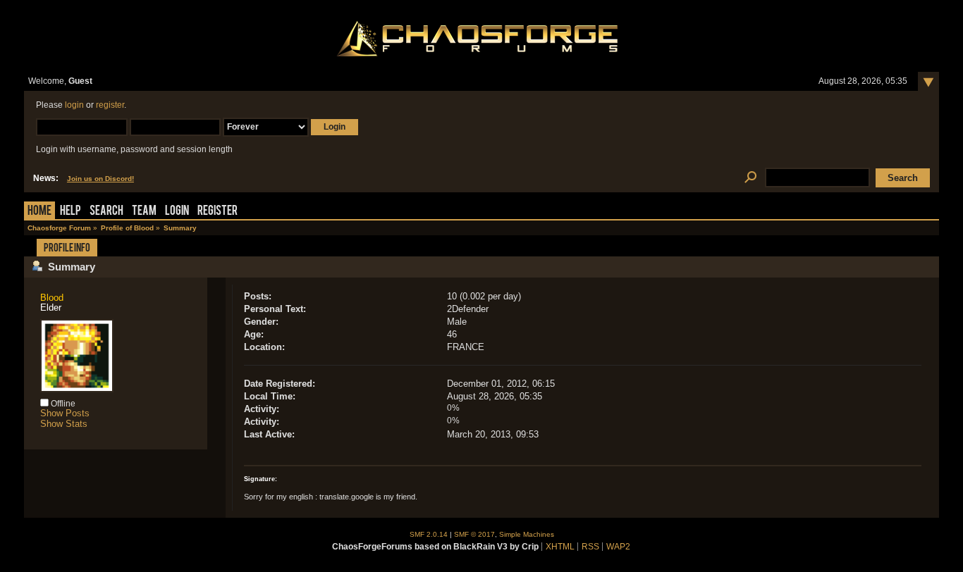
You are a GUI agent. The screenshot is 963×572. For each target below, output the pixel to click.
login (74, 105)
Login (177, 211)
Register (217, 211)
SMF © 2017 (474, 534)
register (110, 105)
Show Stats (63, 423)
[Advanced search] (750, 178)
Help (70, 211)
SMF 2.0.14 (429, 534)
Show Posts (65, 413)
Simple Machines (526, 534)
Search (106, 211)
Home (39, 211)
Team (144, 211)
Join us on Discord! (100, 178)
